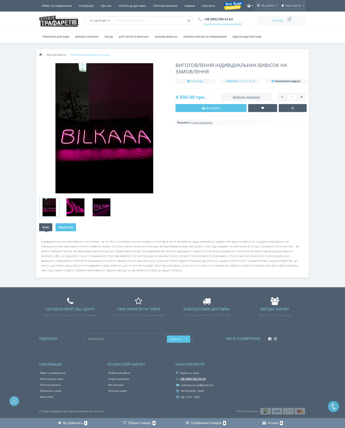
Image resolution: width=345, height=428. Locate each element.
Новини (189, 6)
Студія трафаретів (201, 122)
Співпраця (86, 6)
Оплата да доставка (132, 6)
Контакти (208, 6)
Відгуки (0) (65, 227)
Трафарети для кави (55, 36)
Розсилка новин (117, 391)
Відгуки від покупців (247, 36)
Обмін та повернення (57, 6)
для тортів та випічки (134, 36)
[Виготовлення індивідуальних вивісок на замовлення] (49, 207)
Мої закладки (116, 385)
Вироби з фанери (86, 36)
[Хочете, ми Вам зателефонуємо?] (333, 406)
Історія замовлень (119, 379)
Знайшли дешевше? (246, 97)
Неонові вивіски (166, 36)
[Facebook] (268, 337)
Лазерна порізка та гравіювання (205, 36)
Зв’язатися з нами (50, 391)
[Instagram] (274, 337)
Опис (45, 227)
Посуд (108, 36)
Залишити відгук (287, 81)
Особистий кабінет (119, 373)
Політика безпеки (165, 6)
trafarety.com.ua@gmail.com (196, 385)
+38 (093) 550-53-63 (193, 379)
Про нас (106, 6)
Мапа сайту (47, 396)
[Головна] (40, 54)
